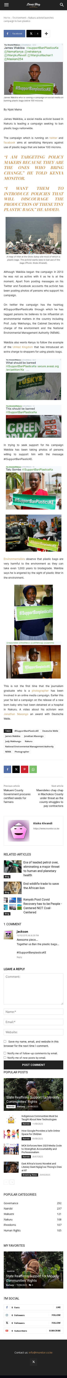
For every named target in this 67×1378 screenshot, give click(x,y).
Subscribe (54, 1330)
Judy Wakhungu (13, 741)
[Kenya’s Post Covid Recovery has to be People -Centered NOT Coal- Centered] (13, 903)
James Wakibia (12, 736)
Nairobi (11, 1106)
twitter (53, 137)
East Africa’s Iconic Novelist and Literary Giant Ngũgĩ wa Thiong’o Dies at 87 (42, 1167)
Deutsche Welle (50, 730)
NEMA (8, 751)
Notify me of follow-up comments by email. (32, 1053)
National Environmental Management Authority (29, 746)
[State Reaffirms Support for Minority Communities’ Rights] (33, 1094)
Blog (7, 876)
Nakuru (28, 741)
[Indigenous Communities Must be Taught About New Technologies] (11, 1119)
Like (58, 1307)
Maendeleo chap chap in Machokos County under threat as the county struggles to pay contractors (49, 798)
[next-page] (12, 1182)
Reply (19, 957)
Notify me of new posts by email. (26, 1057)
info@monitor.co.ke (40, 1352)
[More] (46, 33)
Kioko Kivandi (42, 823)
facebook (10, 142)
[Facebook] (7, 769)
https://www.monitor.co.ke (46, 828)
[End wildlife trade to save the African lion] (13, 888)
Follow (56, 1315)
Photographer (22, 751)
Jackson (22, 931)
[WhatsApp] (33, 769)
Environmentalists (14, 558)
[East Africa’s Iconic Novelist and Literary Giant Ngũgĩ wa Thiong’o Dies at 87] (11, 1167)
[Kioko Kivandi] (18, 831)
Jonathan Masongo (16, 714)
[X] (16, 769)
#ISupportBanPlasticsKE (27, 730)
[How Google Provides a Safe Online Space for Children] (11, 1134)
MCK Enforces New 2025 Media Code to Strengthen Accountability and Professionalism (42, 1149)
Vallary (21, 1106)
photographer (41, 690)
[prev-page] (6, 1182)
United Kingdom (23, 346)
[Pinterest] (24, 769)
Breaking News (30, 1175)
